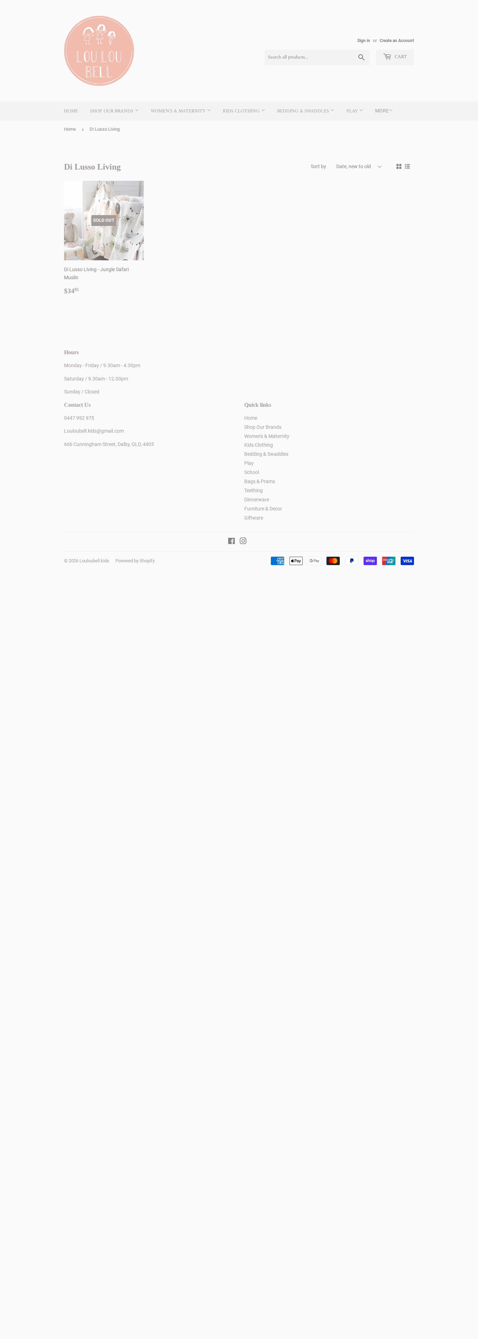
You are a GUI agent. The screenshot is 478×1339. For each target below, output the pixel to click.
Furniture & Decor (263, 508)
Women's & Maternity (179, 111)
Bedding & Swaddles (303, 111)
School (251, 472)
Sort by (318, 166)
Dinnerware (256, 499)
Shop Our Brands (112, 111)
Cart (400, 57)
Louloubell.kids (94, 560)
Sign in (363, 40)
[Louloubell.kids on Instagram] (243, 542)
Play (352, 111)
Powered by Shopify (135, 560)
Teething (253, 490)
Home (71, 111)
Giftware (253, 518)
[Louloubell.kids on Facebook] (231, 542)
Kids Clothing (242, 111)
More (382, 111)
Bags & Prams (259, 481)
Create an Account (397, 40)
